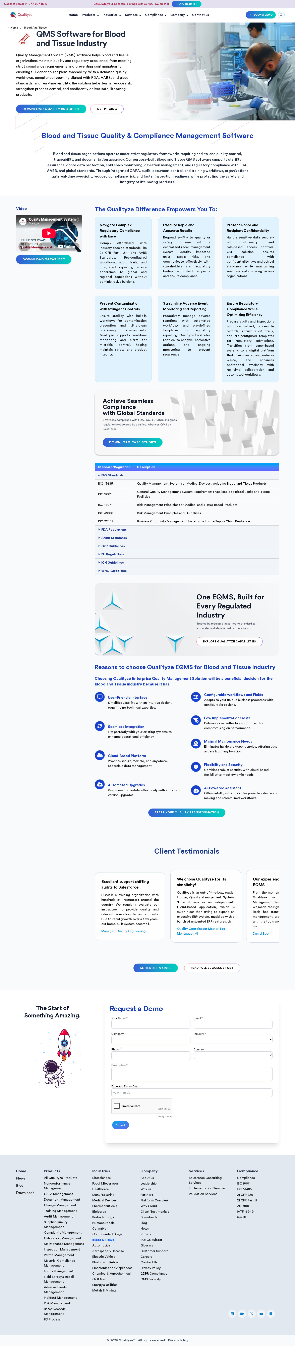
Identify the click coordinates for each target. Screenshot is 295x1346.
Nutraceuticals (103, 1223)
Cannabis (99, 1228)
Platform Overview (154, 1200)
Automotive (101, 1245)
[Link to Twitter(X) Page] (252, 1314)
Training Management (60, 1210)
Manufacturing (103, 1194)
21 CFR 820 (245, 1194)
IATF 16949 (245, 1211)
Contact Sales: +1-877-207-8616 (26, 4)
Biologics (99, 1211)
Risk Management (57, 1303)
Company (177, 14)
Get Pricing (107, 109)
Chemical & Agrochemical (111, 1273)
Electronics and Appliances (112, 1268)
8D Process (52, 1319)
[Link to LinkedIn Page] (232, 1314)
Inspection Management (62, 1249)
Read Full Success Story (212, 968)
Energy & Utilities (104, 1284)
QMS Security (150, 1279)
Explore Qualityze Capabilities (229, 641)
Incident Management (60, 1297)
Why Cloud (148, 1206)
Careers (146, 1256)
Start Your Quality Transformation (187, 812)
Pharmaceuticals (104, 1206)
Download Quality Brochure (51, 109)
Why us (145, 1189)
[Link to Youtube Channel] (261, 1314)
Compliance (154, 14)
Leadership (148, 1183)
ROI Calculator (187, 4)
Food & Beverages (105, 1183)
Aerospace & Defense (108, 1251)
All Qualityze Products (60, 1178)
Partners (146, 1194)
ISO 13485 (244, 1189)
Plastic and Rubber (106, 1262)
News (20, 1178)
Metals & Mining (104, 1290)
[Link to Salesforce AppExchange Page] (242, 1314)
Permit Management (59, 1255)
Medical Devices (104, 1200)
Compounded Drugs (107, 1234)
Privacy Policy (150, 1268)
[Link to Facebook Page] (271, 1314)
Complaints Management (63, 1232)
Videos (145, 1234)
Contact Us (148, 1262)
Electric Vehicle (103, 1256)
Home (73, 14)
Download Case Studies (132, 442)
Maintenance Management (64, 1243)
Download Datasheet (43, 259)
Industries (110, 14)
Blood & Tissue (103, 1239)
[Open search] (281, 15)
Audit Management (58, 1216)
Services (131, 14)
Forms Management (58, 1271)
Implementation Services (207, 1188)
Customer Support (154, 1251)
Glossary (146, 1245)
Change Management (60, 1205)
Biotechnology (103, 1217)
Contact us (200, 14)
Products (89, 14)
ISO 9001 (243, 1183)
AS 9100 (243, 1206)
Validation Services (203, 1194)
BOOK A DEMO (263, 14)
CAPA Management (58, 1194)
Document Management (62, 1199)
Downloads (25, 1193)
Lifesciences (101, 1178)
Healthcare (100, 1189)
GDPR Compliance (153, 1273)
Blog (19, 1185)
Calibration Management (62, 1238)
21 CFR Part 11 (247, 1200)
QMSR (241, 1217)
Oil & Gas (99, 1279)
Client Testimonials (154, 1211)
